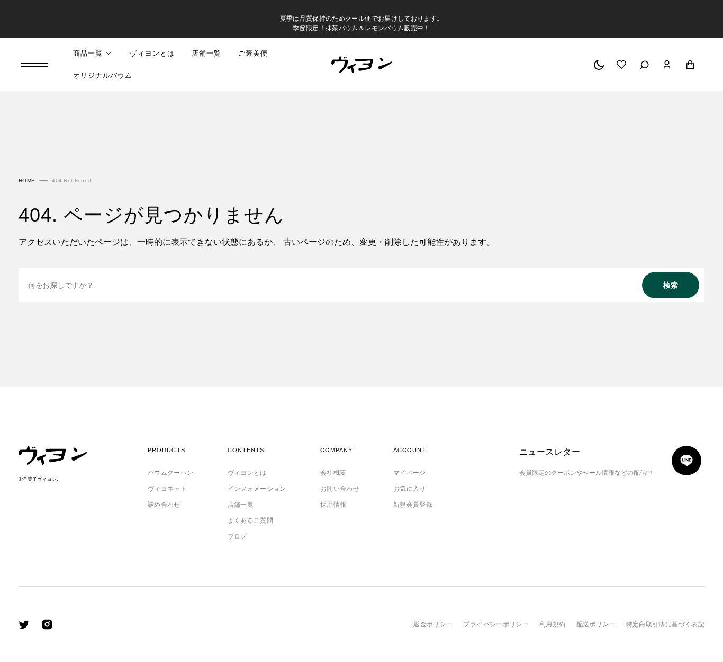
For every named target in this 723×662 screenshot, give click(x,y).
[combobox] (361, 285)
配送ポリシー (596, 624)
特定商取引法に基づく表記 (665, 624)
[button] (644, 64)
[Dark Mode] (599, 64)
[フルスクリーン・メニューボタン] (43, 64)
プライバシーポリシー (496, 624)
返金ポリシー (433, 624)
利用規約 (552, 624)
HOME (27, 180)
